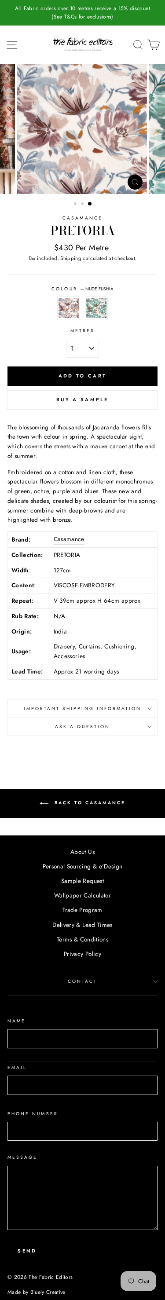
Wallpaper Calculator (82, 895)
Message (22, 1157)
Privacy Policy (82, 953)
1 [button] (76, 204)
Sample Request (82, 880)
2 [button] (83, 204)
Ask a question (82, 726)
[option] (82, 12)
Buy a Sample (82, 399)
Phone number (32, 1113)
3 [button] (90, 204)
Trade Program (82, 909)
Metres (82, 330)
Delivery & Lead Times (82, 924)
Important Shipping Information (83, 708)
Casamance (82, 218)
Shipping (70, 258)
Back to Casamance (88, 803)
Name (16, 1021)
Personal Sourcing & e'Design (83, 866)
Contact (82, 981)
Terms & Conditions (82, 939)
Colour (82, 289)
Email (17, 1067)
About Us (82, 851)
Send (27, 1250)
